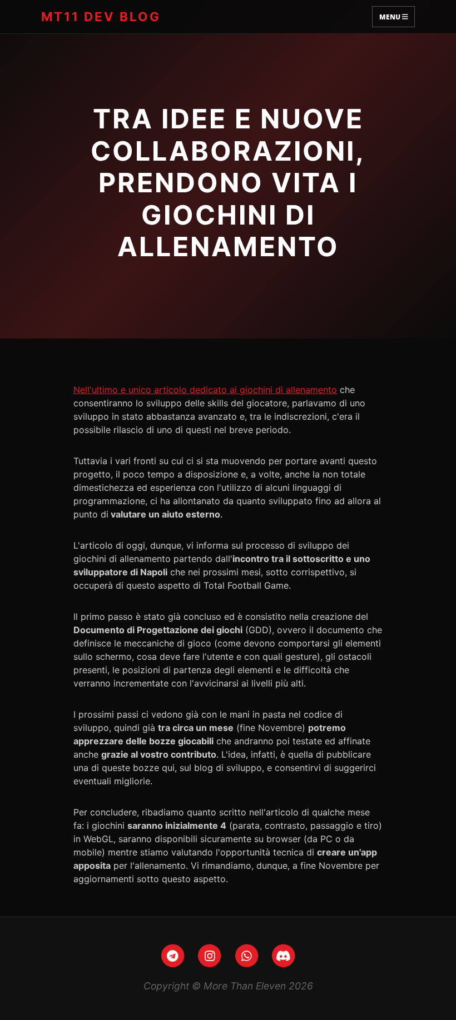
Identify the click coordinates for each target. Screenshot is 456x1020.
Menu (390, 16)
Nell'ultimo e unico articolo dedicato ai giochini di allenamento (205, 389)
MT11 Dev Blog (101, 16)
